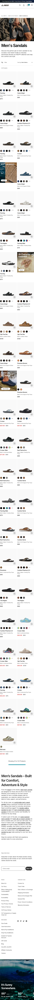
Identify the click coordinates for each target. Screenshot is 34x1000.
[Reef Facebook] (21, 921)
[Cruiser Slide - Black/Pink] (7, 447)
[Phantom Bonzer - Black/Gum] (21, 361)
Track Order (21, 886)
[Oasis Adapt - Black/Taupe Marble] (27, 90)
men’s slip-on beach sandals (21, 819)
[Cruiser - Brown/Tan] (18, 151)
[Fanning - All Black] (7, 90)
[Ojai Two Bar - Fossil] (1, 332)
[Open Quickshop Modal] (14, 86)
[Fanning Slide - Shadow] (21, 241)
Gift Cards (4, 940)
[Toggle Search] (20, 5)
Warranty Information (23, 905)
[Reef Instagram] (18, 921)
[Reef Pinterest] (26, 921)
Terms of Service (6, 907)
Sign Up (28, 868)
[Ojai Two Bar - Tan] (7, 332)
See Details (29, 1)
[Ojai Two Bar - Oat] (4, 332)
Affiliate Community (6, 950)
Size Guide (4, 923)
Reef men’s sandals (26, 790)
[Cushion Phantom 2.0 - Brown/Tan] (24, 121)
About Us (3, 883)
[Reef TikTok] (24, 921)
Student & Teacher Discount (6, 936)
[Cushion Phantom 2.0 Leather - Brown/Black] (21, 121)
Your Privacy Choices (7, 903)
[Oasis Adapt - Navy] (18, 181)
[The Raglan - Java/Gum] (7, 241)
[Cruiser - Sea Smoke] (1, 718)
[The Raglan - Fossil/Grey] (1, 241)
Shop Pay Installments (7, 932)
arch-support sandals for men (18, 828)
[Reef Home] (6, 5)
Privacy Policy (5, 900)
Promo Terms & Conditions (25, 902)
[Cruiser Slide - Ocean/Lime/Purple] (4, 447)
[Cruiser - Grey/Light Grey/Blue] (24, 151)
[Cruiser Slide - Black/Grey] (1, 447)
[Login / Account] (24, 5)
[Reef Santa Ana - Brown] (21, 447)
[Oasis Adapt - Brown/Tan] (24, 90)
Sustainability (4, 894)
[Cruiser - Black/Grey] (21, 151)
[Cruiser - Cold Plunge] (27, 151)
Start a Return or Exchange (25, 889)
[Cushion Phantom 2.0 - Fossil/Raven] (18, 567)
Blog (2, 944)
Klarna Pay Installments (7, 929)
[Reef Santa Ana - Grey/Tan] (24, 447)
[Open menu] (32, 5)
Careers (3, 953)
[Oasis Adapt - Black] (21, 90)
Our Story (4, 886)
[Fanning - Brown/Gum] (10, 90)
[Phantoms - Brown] (1, 567)
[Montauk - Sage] (1, 747)
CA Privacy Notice (6, 910)
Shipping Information (23, 892)
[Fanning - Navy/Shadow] (4, 90)
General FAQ (21, 899)
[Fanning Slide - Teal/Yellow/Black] (24, 241)
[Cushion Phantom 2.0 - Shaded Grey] (27, 121)
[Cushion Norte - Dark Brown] (18, 478)
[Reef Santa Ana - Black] (18, 447)
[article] (8, 175)
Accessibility (4, 897)
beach (9, 790)
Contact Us (21, 883)
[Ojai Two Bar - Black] (10, 332)
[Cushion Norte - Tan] (24, 478)
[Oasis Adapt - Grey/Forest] (18, 210)
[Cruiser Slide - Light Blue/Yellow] (10, 447)
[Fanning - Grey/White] (1, 271)
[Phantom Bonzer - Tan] (18, 361)
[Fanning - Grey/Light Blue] (1, 687)
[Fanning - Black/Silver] (1, 90)
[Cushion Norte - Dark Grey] (21, 478)
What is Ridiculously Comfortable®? (6, 890)
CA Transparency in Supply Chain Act (8, 914)
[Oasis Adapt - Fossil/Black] (18, 90)
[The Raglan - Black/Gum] (4, 241)
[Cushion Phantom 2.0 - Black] (18, 121)
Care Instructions (6, 926)
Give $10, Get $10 (6, 947)
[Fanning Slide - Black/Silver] (18, 241)
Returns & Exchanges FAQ (25, 895)
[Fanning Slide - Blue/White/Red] (27, 241)
